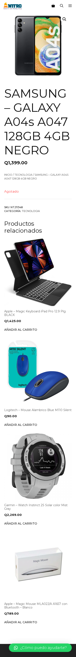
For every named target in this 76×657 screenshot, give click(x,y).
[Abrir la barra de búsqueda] (61, 6)
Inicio (8, 174)
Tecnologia (23, 174)
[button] (40, 648)
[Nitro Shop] (12, 6)
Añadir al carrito (20, 330)
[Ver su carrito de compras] (53, 6)
